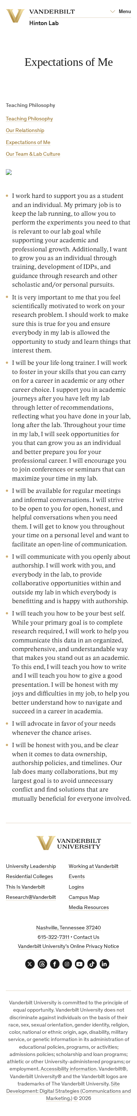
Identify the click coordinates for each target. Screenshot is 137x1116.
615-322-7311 (53, 937)
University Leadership (31, 866)
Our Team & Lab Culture (33, 154)
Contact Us (86, 937)
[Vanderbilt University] (68, 843)
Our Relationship (25, 130)
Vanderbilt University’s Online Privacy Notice (68, 946)
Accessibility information (68, 1069)
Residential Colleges (29, 877)
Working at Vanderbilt (93, 866)
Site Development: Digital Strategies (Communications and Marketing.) (68, 1091)
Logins (76, 887)
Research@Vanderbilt (31, 897)
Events (77, 877)
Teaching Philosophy (29, 119)
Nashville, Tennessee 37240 (68, 928)
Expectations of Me (28, 143)
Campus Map (84, 897)
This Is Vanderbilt (25, 887)
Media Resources (89, 907)
